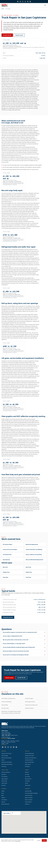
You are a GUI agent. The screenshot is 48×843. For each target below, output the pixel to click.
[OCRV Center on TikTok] (25, 2)
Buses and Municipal (29, 762)
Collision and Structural (6, 753)
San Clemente (4, 776)
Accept (44, 840)
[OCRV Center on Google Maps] (20, 2)
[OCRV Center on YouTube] (18, 2)
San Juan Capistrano (6, 772)
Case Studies (4, 799)
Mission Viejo (4, 781)
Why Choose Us (28, 778)
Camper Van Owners (29, 708)
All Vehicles (27, 766)
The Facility (27, 781)
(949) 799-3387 (6, 735)
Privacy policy (17, 841)
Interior (3, 760)
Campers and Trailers (29, 755)
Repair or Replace (28, 797)
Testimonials (27, 785)
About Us (27, 772)
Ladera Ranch (4, 783)
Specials (3, 802)
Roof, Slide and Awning (6, 757)
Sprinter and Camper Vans (30, 757)
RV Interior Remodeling (6, 701)
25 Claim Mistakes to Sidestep (31, 793)
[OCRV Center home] (5, 5)
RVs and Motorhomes (29, 753)
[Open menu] (45, 5)
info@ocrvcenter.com (6, 737)
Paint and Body (5, 705)
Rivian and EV (28, 764)
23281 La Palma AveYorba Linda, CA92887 (6, 733)
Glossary (3, 797)
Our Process (27, 776)
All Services (4, 766)
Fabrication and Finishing (7, 764)
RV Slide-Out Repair (29, 698)
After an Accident (28, 799)
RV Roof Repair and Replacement (8, 698)
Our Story (27, 774)
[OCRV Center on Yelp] (23, 2)
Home (3, 8)
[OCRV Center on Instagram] (30, 2)
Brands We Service (5, 804)
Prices (3, 793)
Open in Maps (6, 813)
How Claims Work (5, 708)
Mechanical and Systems (7, 762)
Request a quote (19, 35)
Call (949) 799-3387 (7, 35)
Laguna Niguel (5, 778)
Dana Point (4, 774)
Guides (3, 791)
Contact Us (27, 804)
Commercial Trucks (29, 760)
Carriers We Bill (28, 802)
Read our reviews (11, 738)
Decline (38, 840)
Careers (26, 783)
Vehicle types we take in (30, 701)
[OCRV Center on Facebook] (28, 2)
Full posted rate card (8, 617)
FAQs (3, 795)
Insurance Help (28, 791)
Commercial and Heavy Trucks (31, 705)
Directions (4, 785)
